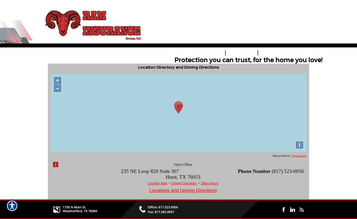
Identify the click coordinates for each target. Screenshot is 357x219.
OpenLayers (299, 155)
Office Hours (209, 183)
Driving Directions (184, 183)
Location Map (157, 183)
